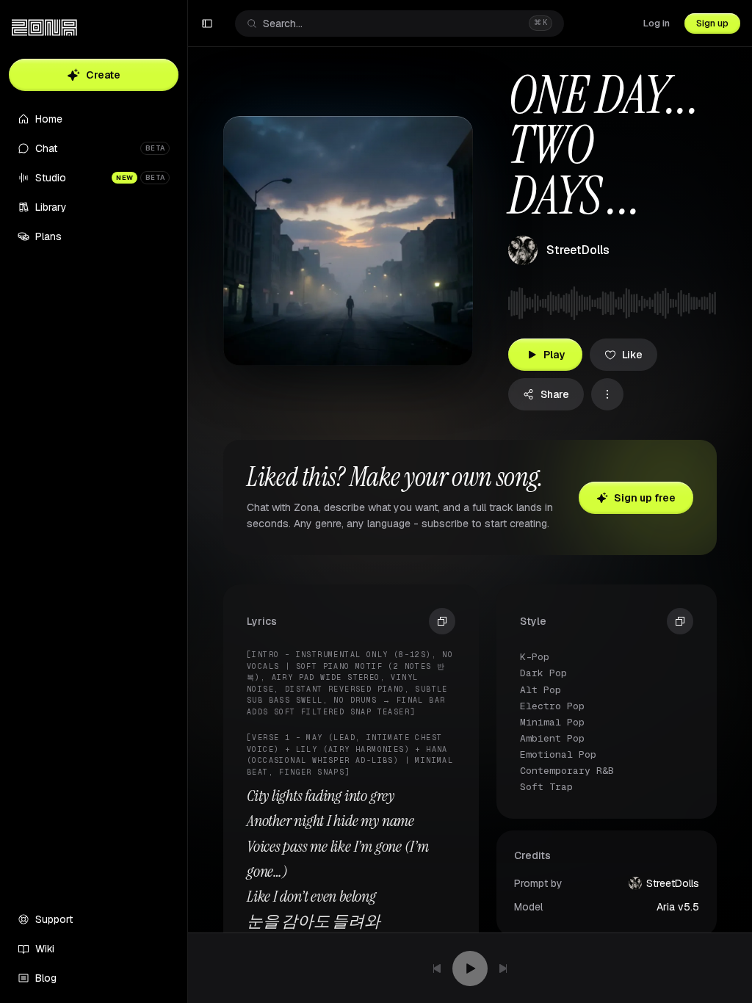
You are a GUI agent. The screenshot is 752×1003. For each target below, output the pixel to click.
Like (632, 354)
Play (554, 354)
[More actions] (607, 394)
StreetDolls (578, 250)
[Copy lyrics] (442, 621)
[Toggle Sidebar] (187, 501)
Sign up (712, 23)
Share (554, 394)
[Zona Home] (44, 28)
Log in (656, 23)
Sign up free (645, 497)
